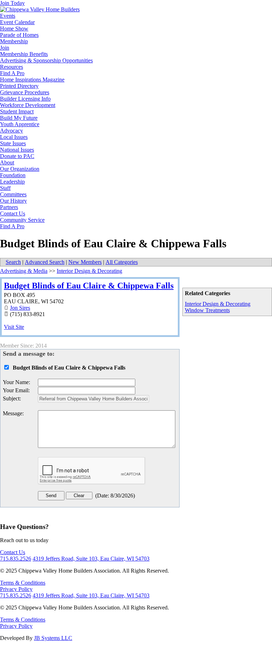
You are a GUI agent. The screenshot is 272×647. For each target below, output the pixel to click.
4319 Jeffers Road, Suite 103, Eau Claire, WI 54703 (91, 559)
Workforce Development (27, 105)
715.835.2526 (15, 559)
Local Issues (14, 137)
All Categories (122, 262)
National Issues (17, 150)
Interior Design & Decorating (217, 304)
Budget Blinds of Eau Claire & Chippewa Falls (89, 285)
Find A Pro (12, 73)
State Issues (13, 143)
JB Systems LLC (53, 638)
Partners (9, 207)
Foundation (13, 175)
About (7, 162)
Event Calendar (17, 22)
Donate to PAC (17, 156)
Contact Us (12, 213)
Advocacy (11, 131)
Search (13, 262)
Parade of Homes (19, 35)
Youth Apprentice (19, 124)
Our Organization (19, 169)
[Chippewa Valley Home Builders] (40, 9)
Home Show (14, 29)
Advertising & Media (23, 271)
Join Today (12, 3)
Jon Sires (20, 308)
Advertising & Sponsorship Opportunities (46, 60)
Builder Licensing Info (25, 99)
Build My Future (19, 118)
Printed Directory (19, 86)
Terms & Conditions (22, 583)
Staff (5, 188)
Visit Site (14, 327)
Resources (11, 67)
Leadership (12, 182)
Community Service (22, 220)
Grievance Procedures (24, 92)
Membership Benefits (24, 54)
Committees (13, 194)
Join (4, 48)
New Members (85, 262)
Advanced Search (44, 262)
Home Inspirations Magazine (32, 80)
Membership (14, 41)
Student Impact (17, 111)
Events (7, 16)
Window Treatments (207, 310)
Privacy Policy (16, 589)
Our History (13, 201)
